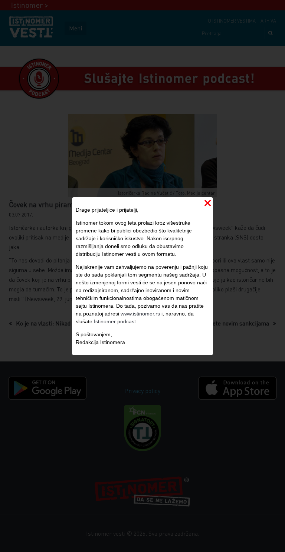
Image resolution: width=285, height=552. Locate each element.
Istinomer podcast (115, 321)
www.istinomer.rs (140, 314)
